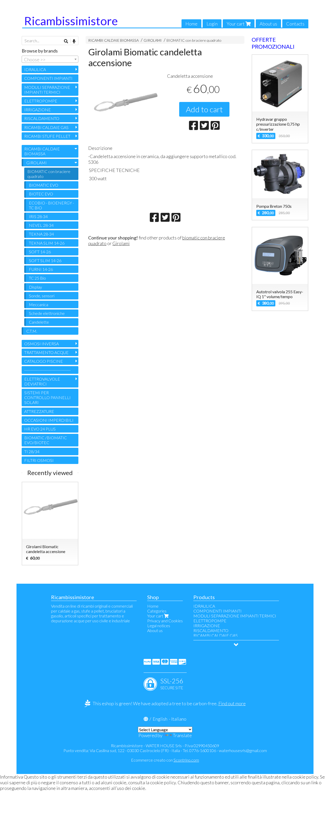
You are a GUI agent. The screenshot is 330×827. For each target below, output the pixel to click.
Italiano (178, 719)
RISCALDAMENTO (41, 118)
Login (212, 24)
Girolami (121, 243)
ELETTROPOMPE (40, 100)
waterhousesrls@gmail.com (243, 750)
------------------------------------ (47, 369)
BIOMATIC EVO (43, 185)
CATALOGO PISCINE (43, 361)
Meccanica (38, 304)
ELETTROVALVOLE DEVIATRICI (42, 381)
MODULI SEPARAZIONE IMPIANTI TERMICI (47, 89)
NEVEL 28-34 (41, 225)
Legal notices (158, 625)
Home (191, 24)
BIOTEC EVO (41, 193)
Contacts (295, 24)
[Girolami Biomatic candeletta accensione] (125, 106)
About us (268, 24)
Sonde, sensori (41, 295)
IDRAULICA (35, 69)
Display (35, 287)
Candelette (39, 322)
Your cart (236, 24)
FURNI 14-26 (41, 269)
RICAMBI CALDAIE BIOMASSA (113, 40)
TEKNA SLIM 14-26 (46, 242)
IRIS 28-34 (38, 216)
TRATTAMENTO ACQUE (46, 352)
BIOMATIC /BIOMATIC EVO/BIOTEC (45, 440)
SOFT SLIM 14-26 (45, 260)
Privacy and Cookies (165, 620)
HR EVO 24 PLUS (40, 428)
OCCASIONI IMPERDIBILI (48, 420)
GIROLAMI (153, 40)
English (160, 719)
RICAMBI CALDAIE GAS (46, 127)
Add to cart (204, 109)
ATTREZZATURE (39, 411)
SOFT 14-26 (40, 251)
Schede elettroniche (47, 313)
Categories (157, 610)
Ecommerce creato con (165, 759)
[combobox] (50, 59)
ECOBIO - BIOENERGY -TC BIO (51, 205)
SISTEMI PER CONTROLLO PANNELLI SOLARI (47, 397)
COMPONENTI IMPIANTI (48, 78)
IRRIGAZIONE (37, 109)
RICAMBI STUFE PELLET (47, 136)
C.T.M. (31, 331)
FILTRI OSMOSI (39, 460)
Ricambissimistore (71, 21)
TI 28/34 (31, 451)
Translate (182, 735)
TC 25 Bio (37, 277)
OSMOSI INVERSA (41, 343)
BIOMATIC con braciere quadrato (194, 40)
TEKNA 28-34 (41, 233)
